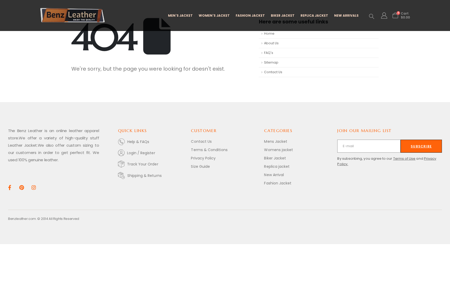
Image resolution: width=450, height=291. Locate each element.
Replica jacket (277, 166)
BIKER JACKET (283, 15)
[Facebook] (9, 187)
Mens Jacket (275, 141)
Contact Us (273, 72)
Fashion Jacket (277, 183)
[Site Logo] (72, 15)
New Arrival (274, 174)
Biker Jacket (275, 158)
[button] (371, 16)
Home (269, 33)
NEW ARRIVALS (346, 15)
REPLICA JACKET (314, 15)
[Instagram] (33, 187)
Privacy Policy (203, 158)
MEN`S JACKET (180, 15)
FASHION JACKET (250, 15)
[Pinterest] (21, 187)
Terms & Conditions (209, 149)
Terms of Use (404, 158)
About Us (271, 43)
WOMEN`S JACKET (214, 15)
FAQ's (268, 53)
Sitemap (271, 62)
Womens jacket (278, 149)
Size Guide (200, 166)
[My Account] (384, 16)
